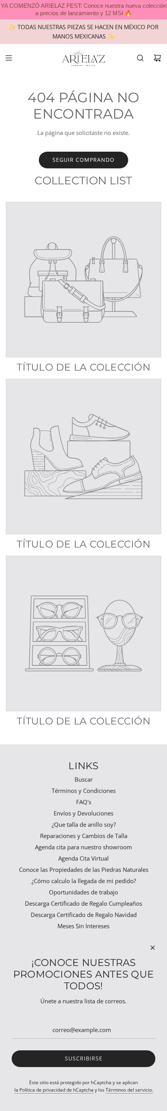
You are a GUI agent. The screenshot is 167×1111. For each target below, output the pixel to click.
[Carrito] (157, 57)
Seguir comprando (83, 159)
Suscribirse (84, 1058)
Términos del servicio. (129, 1090)
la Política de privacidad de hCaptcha (54, 1090)
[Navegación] (8, 57)
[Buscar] (140, 57)
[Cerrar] (152, 947)
